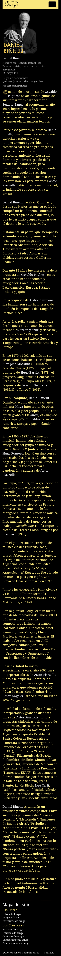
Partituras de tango (14, 921)
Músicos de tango (13, 929)
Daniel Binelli (13, 58)
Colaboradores (30, 952)
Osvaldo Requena (34, 385)
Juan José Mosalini (16, 364)
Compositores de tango (16, 943)
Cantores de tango (13, 936)
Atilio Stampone (41, 300)
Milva (19, 406)
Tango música (11, 917)
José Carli (10, 534)
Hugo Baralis (30, 372)
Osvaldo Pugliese (33, 274)
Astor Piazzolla (45, 675)
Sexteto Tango (13, 104)
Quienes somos (12, 952)
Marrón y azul (27, 330)
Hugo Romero (13, 453)
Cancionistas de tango (15, 939)
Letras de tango (12, 914)
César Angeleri (14, 696)
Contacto (49, 952)
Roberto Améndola (17, 85)
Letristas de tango (13, 933)
